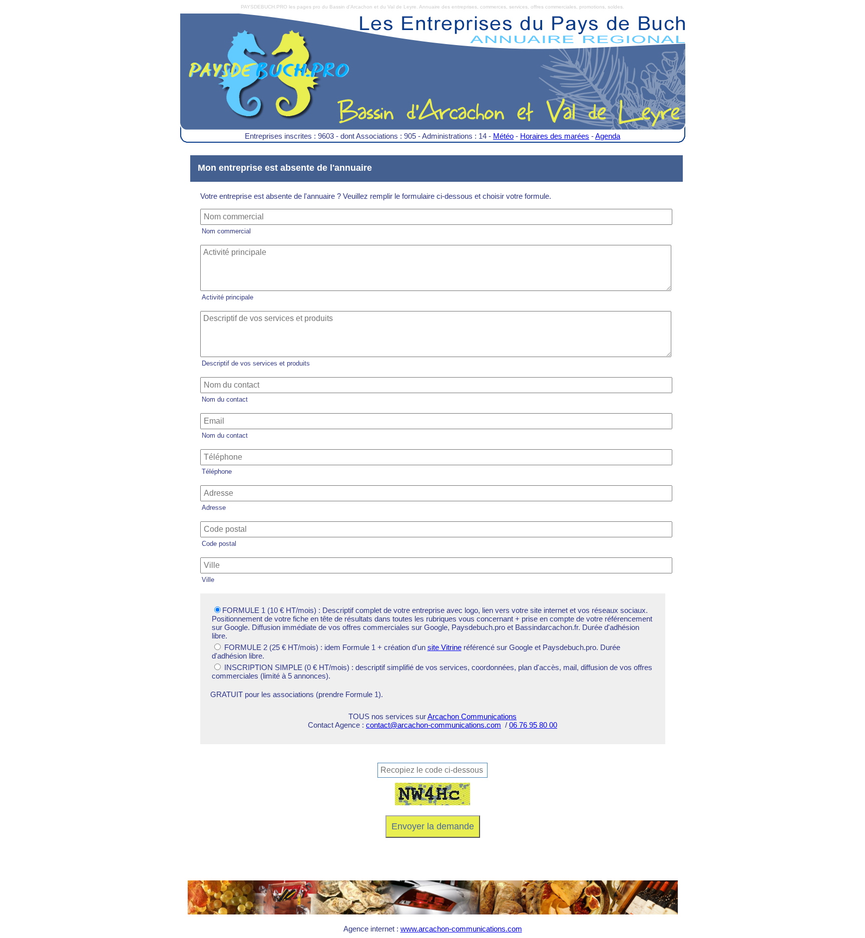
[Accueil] (432, 79)
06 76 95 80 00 (533, 725)
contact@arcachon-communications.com (433, 725)
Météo (503, 136)
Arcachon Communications (472, 716)
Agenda (607, 136)
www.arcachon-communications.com (461, 928)
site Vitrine (444, 647)
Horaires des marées (554, 136)
